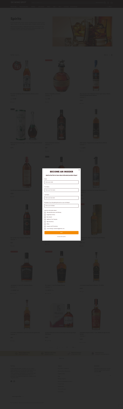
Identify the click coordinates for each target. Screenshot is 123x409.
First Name (46, 186)
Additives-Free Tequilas (52, 219)
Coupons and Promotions (52, 226)
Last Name (46, 194)
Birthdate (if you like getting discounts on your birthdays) (57, 202)
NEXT (61, 232)
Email (45, 179)
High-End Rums (50, 221)
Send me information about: (50, 210)
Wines (48, 224)
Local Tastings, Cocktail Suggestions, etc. (56, 228)
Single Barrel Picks (51, 214)
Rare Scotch (49, 217)
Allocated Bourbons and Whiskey (54, 212)
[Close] (79, 169)
